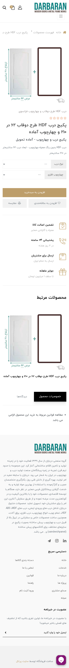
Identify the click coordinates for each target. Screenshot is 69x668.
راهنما (31, 583)
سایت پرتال (22, 661)
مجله (63, 598)
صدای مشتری (59, 590)
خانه (64, 560)
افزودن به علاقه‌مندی (46, 203)
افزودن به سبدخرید (34, 192)
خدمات (62, 568)
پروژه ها (62, 583)
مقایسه (12, 203)
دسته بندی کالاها (24, 560)
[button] (20, 7)
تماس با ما (28, 568)
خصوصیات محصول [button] (50, 396)
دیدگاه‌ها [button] (22, 397)
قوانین (30, 575)
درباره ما (62, 575)
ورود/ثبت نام (26, 590)
